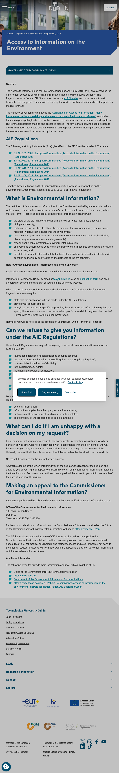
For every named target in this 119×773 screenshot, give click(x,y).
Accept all (26, 392)
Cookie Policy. (75, 382)
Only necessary (50, 392)
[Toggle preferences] (6, 766)
